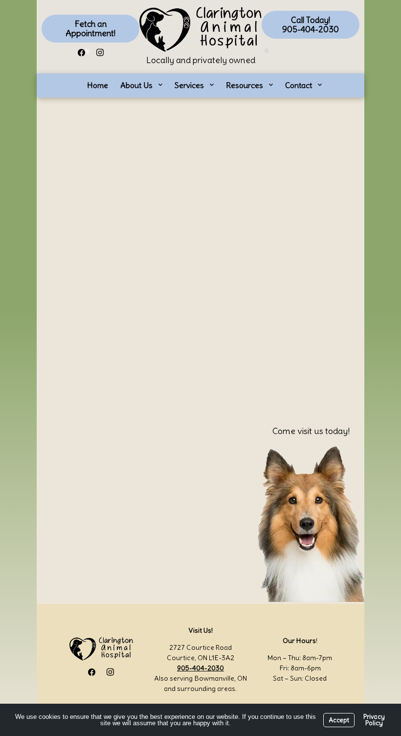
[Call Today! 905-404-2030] (310, 25)
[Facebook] (81, 51)
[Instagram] (99, 51)
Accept (339, 720)
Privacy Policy (374, 720)
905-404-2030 (200, 668)
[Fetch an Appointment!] (90, 29)
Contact (298, 85)
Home (97, 85)
